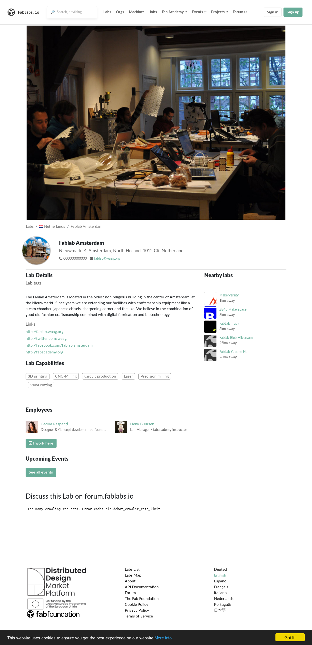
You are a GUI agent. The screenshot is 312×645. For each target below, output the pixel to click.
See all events (41, 472)
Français (221, 587)
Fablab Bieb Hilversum (236, 338)
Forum (238, 12)
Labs (107, 12)
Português (223, 605)
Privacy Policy (137, 610)
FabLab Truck (229, 323)
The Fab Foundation (142, 599)
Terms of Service (139, 616)
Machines (137, 12)
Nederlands (224, 599)
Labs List (132, 569)
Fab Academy (173, 12)
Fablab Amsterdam (86, 226)
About (130, 581)
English (220, 575)
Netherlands (54, 226)
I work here (42, 443)
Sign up (293, 12)
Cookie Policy (136, 605)
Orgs (120, 12)
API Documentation (142, 587)
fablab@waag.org (107, 258)
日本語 (220, 610)
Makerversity (229, 295)
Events (197, 12)
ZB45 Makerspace (232, 309)
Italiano (220, 593)
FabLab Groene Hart (234, 352)
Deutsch (221, 569)
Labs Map (133, 575)
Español (220, 581)
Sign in (272, 12)
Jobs (153, 12)
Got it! (290, 637)
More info (163, 638)
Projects (218, 12)
